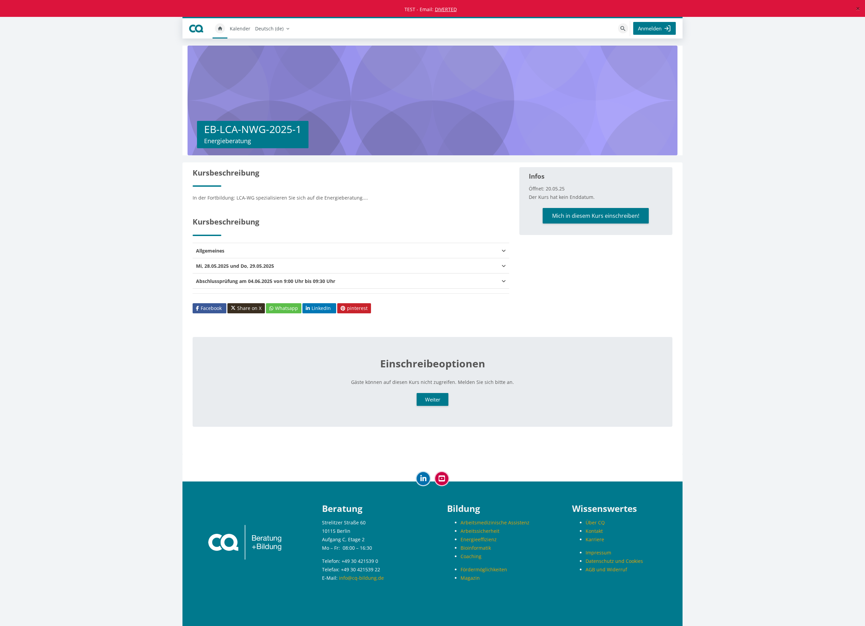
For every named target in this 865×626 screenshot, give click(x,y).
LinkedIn (321, 308)
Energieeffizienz (479, 539)
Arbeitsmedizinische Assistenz (495, 522)
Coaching (471, 556)
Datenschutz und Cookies (614, 561)
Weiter (432, 399)
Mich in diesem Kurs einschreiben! (595, 215)
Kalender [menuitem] (240, 28)
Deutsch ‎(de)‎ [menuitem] (269, 28)
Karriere (595, 539)
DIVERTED (446, 9)
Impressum (598, 552)
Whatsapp (286, 308)
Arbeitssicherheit (480, 531)
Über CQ (595, 522)
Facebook (211, 308)
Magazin (470, 578)
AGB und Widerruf (606, 569)
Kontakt (594, 531)
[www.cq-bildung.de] (245, 542)
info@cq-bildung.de (361, 578)
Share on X (249, 308)
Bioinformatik (476, 548)
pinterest (357, 308)
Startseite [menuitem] (220, 28)
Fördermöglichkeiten (484, 569)
